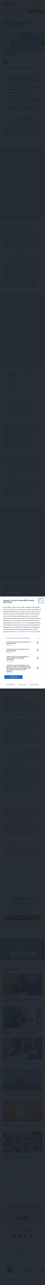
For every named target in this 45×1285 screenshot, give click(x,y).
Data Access (22, 684)
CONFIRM (13, 677)
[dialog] (22, 642)
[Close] (41, 601)
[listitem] (22, 638)
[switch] (37, 643)
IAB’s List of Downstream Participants (25, 631)
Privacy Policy (34, 684)
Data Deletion (10, 684)
